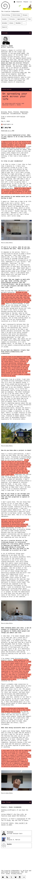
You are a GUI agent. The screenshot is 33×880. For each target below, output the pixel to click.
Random (18, 23)
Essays (25, 15)
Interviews (16, 15)
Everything (6, 15)
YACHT (23, 53)
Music (10, 112)
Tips (29, 19)
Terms (8, 873)
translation (21, 819)
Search (4, 27)
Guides (4, 19)
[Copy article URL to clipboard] (8, 127)
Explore (19, 2)
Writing (4, 112)
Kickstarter (15, 872)
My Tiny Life (18, 814)
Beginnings (24, 112)
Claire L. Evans (7, 46)
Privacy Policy (16, 873)
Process (16, 112)
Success (24, 113)
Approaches (21, 19)
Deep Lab (23, 72)
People (26, 2)
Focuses (12, 19)
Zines (11, 23)
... (24, 23)
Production (5, 113)
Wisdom (4, 23)
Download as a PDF (7, 130)
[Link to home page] (5, 5)
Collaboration (15, 113)
